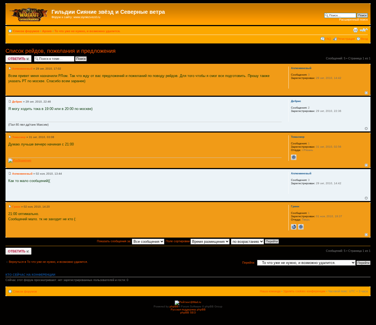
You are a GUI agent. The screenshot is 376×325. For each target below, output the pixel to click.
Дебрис (17, 101)
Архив (47, 31)
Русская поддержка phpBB (188, 309)
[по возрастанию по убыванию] (255, 241)
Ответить (12, 57)
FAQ (328, 38)
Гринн (16, 206)
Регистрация (346, 38)
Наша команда (270, 291)
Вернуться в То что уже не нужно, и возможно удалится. (48, 261)
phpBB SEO (188, 312)
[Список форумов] (29, 13)
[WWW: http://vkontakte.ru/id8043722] (293, 227)
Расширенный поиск (353, 19)
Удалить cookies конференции (304, 291)
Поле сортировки (178, 241)
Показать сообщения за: (114, 241)
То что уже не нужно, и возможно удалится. (87, 31)
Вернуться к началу (366, 92)
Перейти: (248, 262)
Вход (364, 38)
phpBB (174, 306)
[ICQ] (293, 157)
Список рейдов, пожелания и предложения (61, 51)
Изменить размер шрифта (364, 29)
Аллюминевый (22, 68)
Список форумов (26, 31)
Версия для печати (355, 29)
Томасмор (19, 137)
